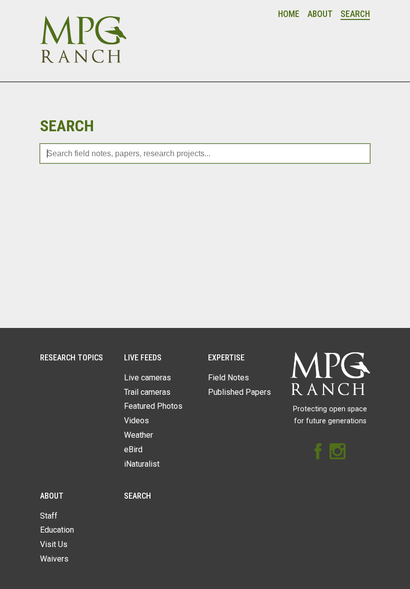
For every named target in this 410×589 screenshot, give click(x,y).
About (320, 14)
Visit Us (54, 544)
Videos (136, 420)
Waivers (54, 559)
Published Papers (239, 392)
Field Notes (228, 377)
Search (355, 14)
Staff (49, 516)
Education (57, 530)
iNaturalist (142, 464)
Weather (138, 435)
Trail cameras (147, 392)
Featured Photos (153, 406)
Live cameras (147, 377)
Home (289, 14)
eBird (133, 449)
